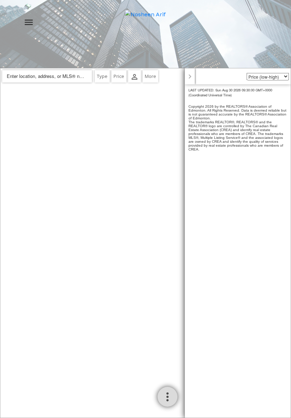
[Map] (145, 243)
